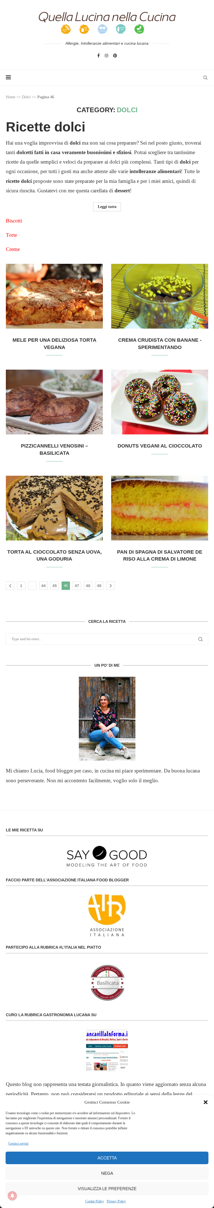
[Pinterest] (115, 56)
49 (99, 585)
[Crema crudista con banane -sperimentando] (159, 296)
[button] (205, 1102)
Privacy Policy (116, 1201)
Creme (13, 249)
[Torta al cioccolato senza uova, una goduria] (54, 508)
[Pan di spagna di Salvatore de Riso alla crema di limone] (159, 508)
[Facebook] (98, 56)
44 (43, 585)
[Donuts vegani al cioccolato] (159, 402)
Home (10, 97)
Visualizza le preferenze (107, 1188)
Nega (107, 1173)
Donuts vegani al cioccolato (160, 446)
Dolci (26, 97)
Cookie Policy (94, 1201)
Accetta (107, 1158)
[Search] (205, 78)
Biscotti (14, 221)
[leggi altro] (107, 718)
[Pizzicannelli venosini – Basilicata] (54, 402)
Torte (11, 235)
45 (54, 585)
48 (88, 585)
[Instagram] (106, 56)
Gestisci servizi (18, 1143)
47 (77, 585)
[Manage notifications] (12, 1195)
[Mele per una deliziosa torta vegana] (54, 296)
